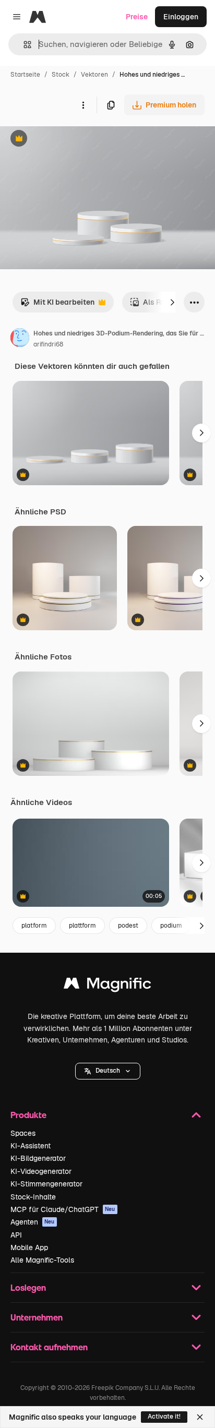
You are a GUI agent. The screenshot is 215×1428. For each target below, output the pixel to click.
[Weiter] (172, 302)
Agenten (32, 1222)
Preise (137, 16)
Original (66, 140)
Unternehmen (36, 1317)
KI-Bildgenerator (38, 1158)
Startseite (25, 74)
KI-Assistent (30, 1145)
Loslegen (28, 1287)
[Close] (200, 1417)
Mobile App (29, 1247)
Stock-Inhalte (33, 1197)
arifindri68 (48, 344)
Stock (60, 74)
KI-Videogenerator (40, 1171)
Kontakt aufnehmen (49, 1346)
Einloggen (180, 16)
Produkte (28, 1114)
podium (171, 925)
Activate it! (164, 1416)
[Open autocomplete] (23, 45)
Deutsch (107, 1070)
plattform (82, 925)
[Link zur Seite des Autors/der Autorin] (19, 339)
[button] (107, 1071)
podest (128, 925)
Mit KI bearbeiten (57, 305)
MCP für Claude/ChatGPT (62, 1209)
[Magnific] (107, 986)
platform (34, 925)
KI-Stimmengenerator (46, 1184)
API (16, 1235)
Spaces (22, 1133)
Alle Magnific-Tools (42, 1260)
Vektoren (94, 74)
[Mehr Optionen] (83, 104)
